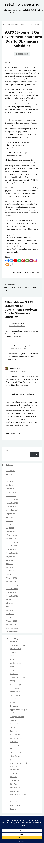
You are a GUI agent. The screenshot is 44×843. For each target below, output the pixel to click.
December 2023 (12, 585)
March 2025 (10, 532)
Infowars (13, 731)
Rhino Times (15, 692)
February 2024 (11, 578)
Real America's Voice (18, 795)
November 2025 (12, 503)
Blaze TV (13, 777)
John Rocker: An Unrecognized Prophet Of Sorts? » (20, 289)
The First (13, 784)
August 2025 (10, 514)
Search (7, 450)
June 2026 (9, 478)
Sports (12, 659)
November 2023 (12, 589)
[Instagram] (35, 260)
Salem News (14, 770)
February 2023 (11, 621)
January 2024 (11, 582)
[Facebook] (7, 260)
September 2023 (12, 596)
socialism (35, 272)
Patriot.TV (14, 802)
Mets (12, 670)
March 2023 (10, 617)
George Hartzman (17, 717)
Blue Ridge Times (16, 738)
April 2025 (10, 528)
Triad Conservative (22, 5)
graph (20, 132)
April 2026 (10, 485)
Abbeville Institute (17, 756)
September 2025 (12, 510)
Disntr (12, 702)
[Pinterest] (23, 260)
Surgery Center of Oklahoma (18, 183)
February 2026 (11, 492)
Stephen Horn (15, 724)
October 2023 (11, 592)
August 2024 (10, 557)
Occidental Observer (18, 677)
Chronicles (14, 749)
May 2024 (9, 567)
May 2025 (9, 524)
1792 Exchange (15, 685)
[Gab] (19, 260)
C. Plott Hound (15, 663)
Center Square (15, 752)
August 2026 (10, 471)
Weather (13, 656)
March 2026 (10, 489)
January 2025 (11, 539)
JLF (11, 760)
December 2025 (12, 499)
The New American (17, 645)
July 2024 (9, 560)
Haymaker (14, 706)
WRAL (12, 681)
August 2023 (10, 599)
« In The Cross (9, 285)
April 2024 (10, 571)
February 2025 (11, 535)
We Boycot (14, 688)
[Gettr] (15, 260)
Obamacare (16, 272)
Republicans (26, 272)
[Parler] (31, 260)
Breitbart (13, 642)
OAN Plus (13, 773)
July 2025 (9, 517)
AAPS (7, 62)
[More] (7, 264)
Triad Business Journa (18, 699)
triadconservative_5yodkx (16, 24)
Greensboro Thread (17, 745)
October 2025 (11, 506)
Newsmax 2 (14, 780)
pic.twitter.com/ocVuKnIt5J (17, 148)
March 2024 (10, 574)
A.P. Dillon (14, 742)
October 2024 (11, 549)
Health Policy (21, 54)
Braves (12, 667)
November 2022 (12, 632)
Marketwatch (15, 713)
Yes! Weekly (14, 674)
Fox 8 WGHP (15, 735)
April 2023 (10, 614)
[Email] (27, 260)
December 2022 (12, 628)
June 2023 (9, 607)
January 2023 (11, 625)
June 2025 (9, 521)
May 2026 (9, 481)
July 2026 (9, 474)
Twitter (13, 727)
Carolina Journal (16, 695)
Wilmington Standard (18, 763)
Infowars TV (15, 788)
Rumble (13, 809)
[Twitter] (11, 260)
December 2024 (12, 542)
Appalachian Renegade (18, 710)
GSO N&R (14, 652)
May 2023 (9, 610)
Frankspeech (15, 791)
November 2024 (12, 546)
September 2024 (12, 553)
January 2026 (11, 496)
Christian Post (15, 649)
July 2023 (9, 603)
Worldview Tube (16, 805)
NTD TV (13, 798)
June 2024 (9, 564)
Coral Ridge (14, 720)
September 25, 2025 (14, 156)
